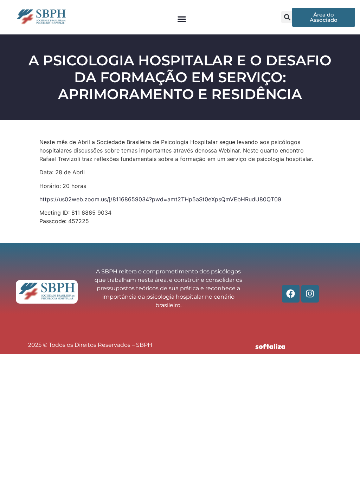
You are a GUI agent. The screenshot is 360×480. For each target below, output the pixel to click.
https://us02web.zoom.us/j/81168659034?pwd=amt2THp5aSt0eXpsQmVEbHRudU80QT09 (160, 199)
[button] (181, 19)
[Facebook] (291, 294)
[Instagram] (310, 294)
